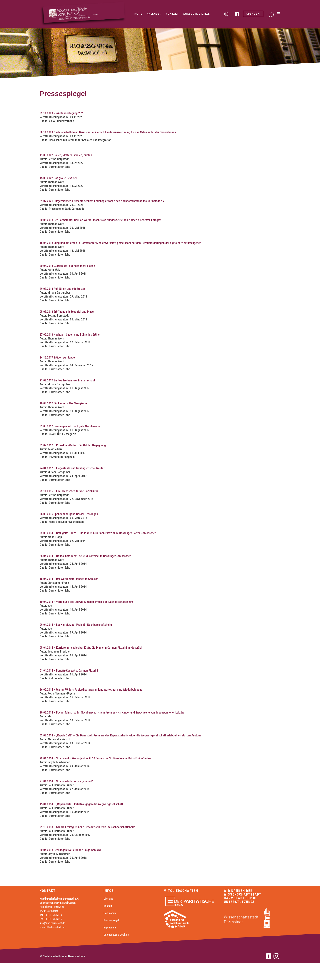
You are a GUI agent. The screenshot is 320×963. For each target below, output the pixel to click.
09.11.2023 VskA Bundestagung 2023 (62, 113)
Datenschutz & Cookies (116, 934)
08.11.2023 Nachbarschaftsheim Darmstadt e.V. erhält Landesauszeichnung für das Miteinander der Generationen (108, 132)
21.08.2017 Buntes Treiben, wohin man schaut (67, 380)
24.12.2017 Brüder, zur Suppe (57, 357)
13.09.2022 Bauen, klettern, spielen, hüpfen (66, 155)
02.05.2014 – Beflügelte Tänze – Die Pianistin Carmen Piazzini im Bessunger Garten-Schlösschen (98, 533)
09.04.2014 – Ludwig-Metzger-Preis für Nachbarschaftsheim (76, 624)
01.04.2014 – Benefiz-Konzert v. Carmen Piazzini (69, 670)
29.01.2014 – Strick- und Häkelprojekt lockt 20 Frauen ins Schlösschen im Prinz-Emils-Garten (95, 758)
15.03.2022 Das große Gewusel (58, 178)
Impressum (110, 927)
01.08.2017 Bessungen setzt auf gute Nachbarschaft (71, 426)
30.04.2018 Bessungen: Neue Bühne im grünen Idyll (70, 850)
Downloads (110, 913)
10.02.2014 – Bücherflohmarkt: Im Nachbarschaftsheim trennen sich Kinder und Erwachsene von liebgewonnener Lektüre (112, 712)
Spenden (253, 14)
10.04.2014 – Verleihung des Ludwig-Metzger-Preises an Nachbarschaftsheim (86, 602)
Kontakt (108, 906)
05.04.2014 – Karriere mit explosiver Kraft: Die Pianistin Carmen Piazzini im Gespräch (91, 647)
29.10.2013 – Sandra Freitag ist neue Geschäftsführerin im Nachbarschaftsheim (87, 827)
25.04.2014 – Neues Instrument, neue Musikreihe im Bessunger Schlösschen (85, 556)
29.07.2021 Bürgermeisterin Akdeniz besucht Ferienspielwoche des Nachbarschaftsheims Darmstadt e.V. (102, 201)
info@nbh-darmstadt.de (52, 923)
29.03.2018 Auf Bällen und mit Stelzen (63, 289)
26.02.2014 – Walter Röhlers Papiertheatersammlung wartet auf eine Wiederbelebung (91, 689)
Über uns (108, 898)
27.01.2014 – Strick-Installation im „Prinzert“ (66, 781)
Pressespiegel (111, 920)
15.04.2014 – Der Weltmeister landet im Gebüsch (69, 579)
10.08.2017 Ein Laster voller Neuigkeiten (64, 403)
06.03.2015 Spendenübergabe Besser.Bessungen (69, 514)
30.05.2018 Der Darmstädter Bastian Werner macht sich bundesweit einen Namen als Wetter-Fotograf (100, 220)
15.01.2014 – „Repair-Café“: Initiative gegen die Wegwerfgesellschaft (81, 804)
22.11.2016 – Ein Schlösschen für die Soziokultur (69, 491)
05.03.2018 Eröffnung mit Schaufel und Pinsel (67, 311)
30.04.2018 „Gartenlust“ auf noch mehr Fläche (67, 266)
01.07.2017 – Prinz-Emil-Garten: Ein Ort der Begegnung (73, 445)
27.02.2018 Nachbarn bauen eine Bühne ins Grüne (70, 334)
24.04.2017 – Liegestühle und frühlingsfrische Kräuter (72, 468)
